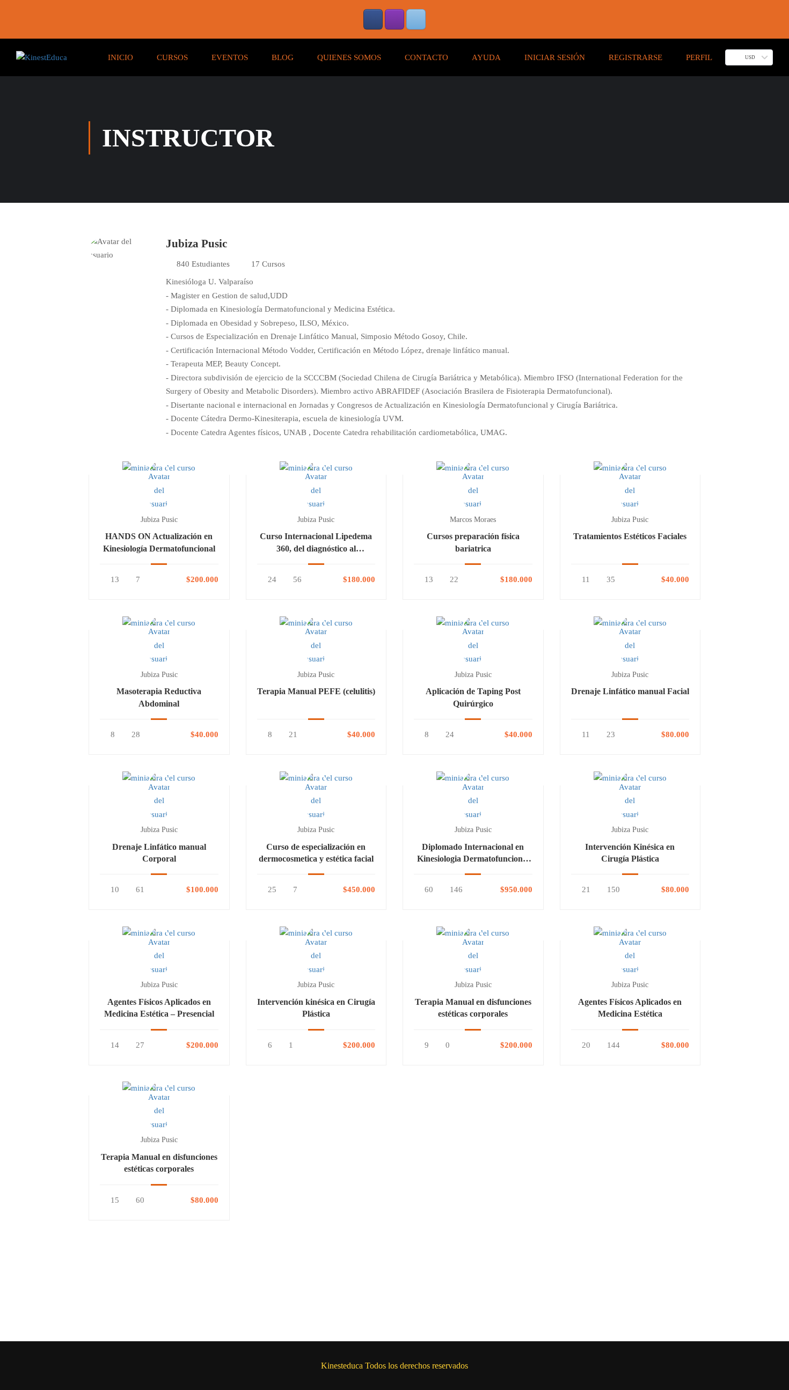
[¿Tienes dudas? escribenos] (416, 19)
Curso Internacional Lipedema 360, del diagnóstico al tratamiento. (316, 543)
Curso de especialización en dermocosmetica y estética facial (316, 852)
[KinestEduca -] (41, 57)
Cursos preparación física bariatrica (473, 542)
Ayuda (486, 57)
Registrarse (635, 57)
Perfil (699, 57)
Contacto (426, 57)
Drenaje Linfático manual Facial (630, 691)
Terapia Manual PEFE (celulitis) (316, 691)
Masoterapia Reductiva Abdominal (158, 697)
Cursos (172, 57)
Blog (283, 57)
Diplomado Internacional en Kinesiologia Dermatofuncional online (473, 853)
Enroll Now (158, 468)
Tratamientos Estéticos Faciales (629, 536)
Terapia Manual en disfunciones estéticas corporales (473, 1007)
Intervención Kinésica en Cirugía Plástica (630, 852)
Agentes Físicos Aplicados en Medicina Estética (630, 1007)
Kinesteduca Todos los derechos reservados (394, 1365)
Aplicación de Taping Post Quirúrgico (473, 697)
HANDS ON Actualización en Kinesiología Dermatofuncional (159, 542)
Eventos (229, 57)
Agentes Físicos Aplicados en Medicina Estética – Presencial (159, 1007)
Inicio (120, 57)
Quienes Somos (349, 57)
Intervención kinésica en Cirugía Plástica (316, 1007)
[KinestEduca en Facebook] (373, 19)
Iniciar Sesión (554, 57)
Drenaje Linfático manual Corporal (159, 852)
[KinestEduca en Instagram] (394, 19)
